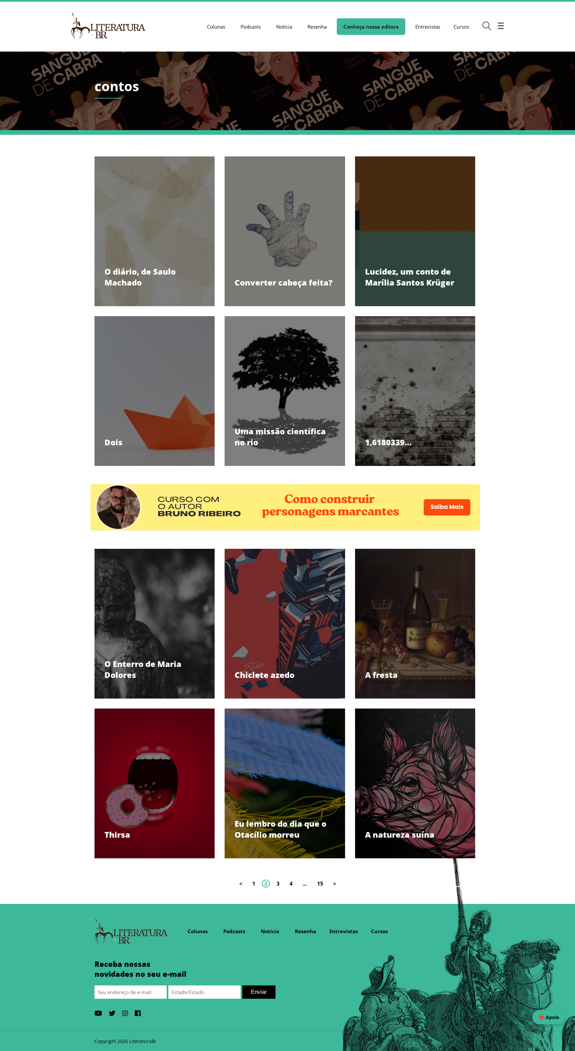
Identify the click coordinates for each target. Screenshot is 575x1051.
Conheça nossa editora (371, 26)
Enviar (259, 992)
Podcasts (251, 26)
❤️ (548, 1017)
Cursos (461, 26)
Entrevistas (427, 26)
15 (320, 883)
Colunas (216, 26)
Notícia (284, 26)
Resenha (317, 26)
